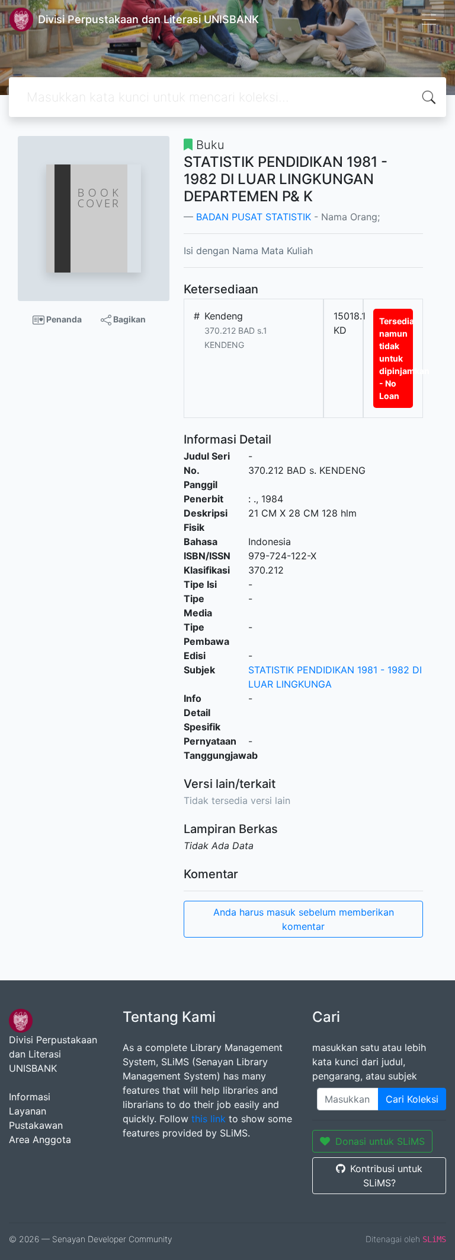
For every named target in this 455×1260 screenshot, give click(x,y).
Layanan (27, 1111)
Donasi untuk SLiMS (380, 1141)
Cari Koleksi (412, 1099)
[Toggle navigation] (429, 19)
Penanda (63, 319)
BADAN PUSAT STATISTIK (253, 217)
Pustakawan (36, 1125)
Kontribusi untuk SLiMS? (386, 1176)
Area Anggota (40, 1139)
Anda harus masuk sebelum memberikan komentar (303, 919)
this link (208, 1119)
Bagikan (128, 319)
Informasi (29, 1097)
